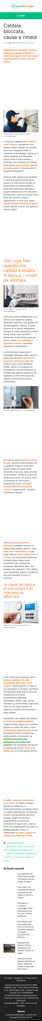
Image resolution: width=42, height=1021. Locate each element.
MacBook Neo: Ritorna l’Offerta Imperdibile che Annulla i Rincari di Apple (25, 948)
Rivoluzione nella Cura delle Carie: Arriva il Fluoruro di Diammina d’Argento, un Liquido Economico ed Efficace (26, 929)
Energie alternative (15, 843)
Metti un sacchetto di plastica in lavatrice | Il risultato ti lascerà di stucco (20, 857)
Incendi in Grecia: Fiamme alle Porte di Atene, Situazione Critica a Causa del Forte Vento (26, 963)
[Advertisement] (21, 87)
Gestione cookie (35, 1019)
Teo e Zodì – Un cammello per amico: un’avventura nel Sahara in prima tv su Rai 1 (26, 892)
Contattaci (21, 1006)
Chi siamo (8, 978)
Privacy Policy (30, 978)
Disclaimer (21, 980)
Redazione (18, 978)
